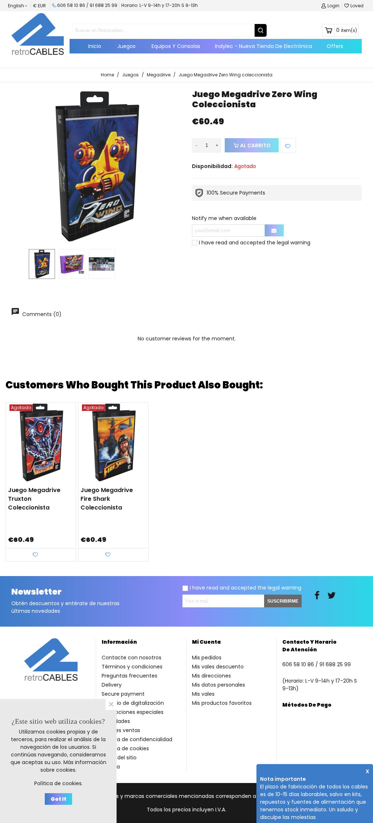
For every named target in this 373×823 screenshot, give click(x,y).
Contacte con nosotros (131, 657)
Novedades (116, 721)
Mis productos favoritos (222, 703)
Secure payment (123, 694)
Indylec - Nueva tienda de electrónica (263, 46)
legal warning (293, 242)
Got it (58, 799)
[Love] (288, 145)
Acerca (111, 766)
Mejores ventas (121, 730)
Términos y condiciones (132, 666)
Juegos (126, 46)
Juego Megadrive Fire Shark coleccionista (107, 499)
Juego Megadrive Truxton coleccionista (34, 499)
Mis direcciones (211, 675)
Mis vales (203, 694)
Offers (335, 46)
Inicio (94, 46)
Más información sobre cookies (73, 766)
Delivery (112, 684)
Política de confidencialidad (137, 739)
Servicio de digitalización (133, 703)
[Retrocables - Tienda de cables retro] (37, 34)
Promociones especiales (133, 712)
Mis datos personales (218, 684)
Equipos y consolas (176, 46)
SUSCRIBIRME (282, 601)
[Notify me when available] (274, 230)
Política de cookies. (58, 783)
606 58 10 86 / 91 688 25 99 (87, 5)
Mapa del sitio (119, 757)
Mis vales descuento (218, 666)
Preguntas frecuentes (129, 675)
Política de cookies (125, 748)
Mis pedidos (206, 657)
